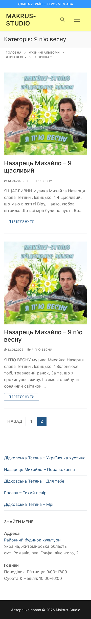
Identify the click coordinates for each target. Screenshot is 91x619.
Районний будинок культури (32, 539)
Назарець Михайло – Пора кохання (39, 469)
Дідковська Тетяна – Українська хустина (44, 457)
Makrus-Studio (21, 19)
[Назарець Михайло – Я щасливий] (45, 114)
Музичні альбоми (44, 52)
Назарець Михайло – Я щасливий (38, 166)
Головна (13, 52)
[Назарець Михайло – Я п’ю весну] (45, 283)
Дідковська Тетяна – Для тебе (34, 481)
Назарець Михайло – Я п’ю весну (43, 335)
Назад (14, 421)
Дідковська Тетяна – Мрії (29, 504)
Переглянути (22, 221)
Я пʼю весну (16, 57)
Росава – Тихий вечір (25, 492)
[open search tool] (62, 19)
